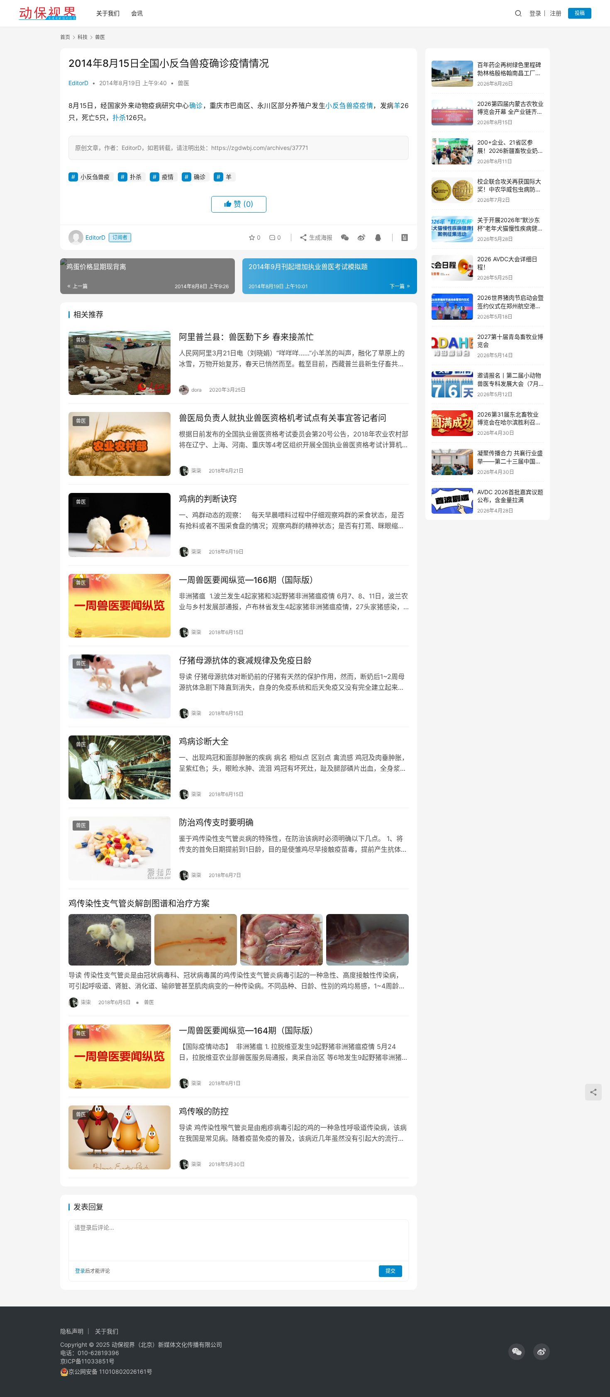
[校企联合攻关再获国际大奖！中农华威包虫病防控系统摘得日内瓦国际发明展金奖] (452, 190)
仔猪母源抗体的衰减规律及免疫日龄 (245, 661)
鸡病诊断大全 (204, 742)
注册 (555, 13)
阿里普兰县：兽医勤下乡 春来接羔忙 (246, 337)
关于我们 (108, 13)
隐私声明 (71, 1331)
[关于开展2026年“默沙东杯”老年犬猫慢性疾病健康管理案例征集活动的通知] (452, 229)
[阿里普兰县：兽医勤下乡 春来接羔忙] (119, 363)
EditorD (78, 82)
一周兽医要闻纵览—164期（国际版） (248, 1031)
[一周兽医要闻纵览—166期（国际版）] (119, 606)
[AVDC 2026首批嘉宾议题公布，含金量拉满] (452, 501)
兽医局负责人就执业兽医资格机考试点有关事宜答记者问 (282, 418)
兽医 (183, 82)
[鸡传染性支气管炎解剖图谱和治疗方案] (238, 940)
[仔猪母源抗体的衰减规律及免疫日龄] (119, 686)
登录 (535, 13)
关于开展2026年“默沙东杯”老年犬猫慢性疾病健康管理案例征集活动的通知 (510, 228)
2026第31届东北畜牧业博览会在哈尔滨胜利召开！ (508, 422)
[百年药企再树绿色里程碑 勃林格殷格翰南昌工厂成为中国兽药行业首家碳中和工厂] (452, 74)
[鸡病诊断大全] (119, 767)
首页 (65, 37)
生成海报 (319, 237)
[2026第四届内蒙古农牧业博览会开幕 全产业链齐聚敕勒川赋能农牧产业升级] (452, 113)
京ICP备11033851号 (87, 1361)
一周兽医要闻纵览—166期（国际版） (248, 580)
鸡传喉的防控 (204, 1112)
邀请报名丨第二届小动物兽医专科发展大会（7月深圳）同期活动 (509, 383)
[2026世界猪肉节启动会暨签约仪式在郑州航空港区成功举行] (452, 307)
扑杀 (119, 117)
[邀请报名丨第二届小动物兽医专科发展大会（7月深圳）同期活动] (452, 384)
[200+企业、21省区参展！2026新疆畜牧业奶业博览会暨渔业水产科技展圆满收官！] (452, 151)
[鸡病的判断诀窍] (119, 525)
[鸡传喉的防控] (119, 1137)
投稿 (580, 13)
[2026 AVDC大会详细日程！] (452, 268)
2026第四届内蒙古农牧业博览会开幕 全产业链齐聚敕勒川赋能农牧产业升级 (510, 111)
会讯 (137, 13)
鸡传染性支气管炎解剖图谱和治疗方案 (139, 904)
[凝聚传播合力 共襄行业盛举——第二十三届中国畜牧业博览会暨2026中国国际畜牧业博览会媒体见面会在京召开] (452, 462)
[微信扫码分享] (344, 237)
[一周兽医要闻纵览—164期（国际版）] (119, 1056)
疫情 (366, 105)
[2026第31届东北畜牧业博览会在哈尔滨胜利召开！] (452, 423)
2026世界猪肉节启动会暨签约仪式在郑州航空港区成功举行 (510, 305)
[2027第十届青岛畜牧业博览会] (452, 346)
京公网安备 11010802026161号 (110, 1371)
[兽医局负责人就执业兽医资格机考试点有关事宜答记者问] (119, 444)
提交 (390, 1271)
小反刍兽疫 (342, 105)
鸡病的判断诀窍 (208, 499)
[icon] (516, 1351)
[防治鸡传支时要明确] (119, 848)
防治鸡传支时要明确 (216, 823)
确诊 (196, 105)
